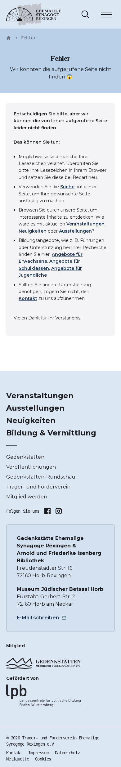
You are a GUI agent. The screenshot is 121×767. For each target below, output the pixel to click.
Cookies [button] (43, 758)
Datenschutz (67, 752)
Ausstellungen (75, 231)
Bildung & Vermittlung (51, 432)
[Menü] (107, 15)
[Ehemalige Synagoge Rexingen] (33, 14)
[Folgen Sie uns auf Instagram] (58, 511)
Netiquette (17, 758)
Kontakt (28, 298)
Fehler (28, 37)
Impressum (38, 752)
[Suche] (85, 14)
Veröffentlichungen (31, 467)
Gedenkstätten (25, 457)
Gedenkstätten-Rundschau (40, 477)
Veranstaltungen (85, 224)
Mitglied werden (26, 497)
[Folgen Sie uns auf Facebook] (47, 511)
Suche (67, 187)
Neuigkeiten (33, 231)
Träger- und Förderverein (38, 487)
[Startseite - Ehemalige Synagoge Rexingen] (8, 37)
